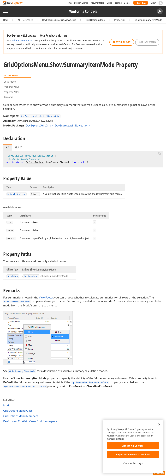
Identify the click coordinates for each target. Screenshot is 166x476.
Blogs (109, 2)
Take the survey (121, 42)
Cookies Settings (133, 463)
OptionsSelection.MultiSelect (90, 382)
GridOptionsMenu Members (20, 416)
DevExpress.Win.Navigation (71, 125)
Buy (70, 2)
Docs (5, 19)
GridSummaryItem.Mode (17, 301)
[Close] (159, 424)
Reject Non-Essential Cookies (133, 454)
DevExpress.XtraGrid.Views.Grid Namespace (30, 421)
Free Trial (141, 2)
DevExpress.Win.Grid (38, 125)
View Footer (46, 297)
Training (118, 2)
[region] (133, 446)
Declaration (10, 81)
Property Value (11, 86)
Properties (119, 19)
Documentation (97, 2)
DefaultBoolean (34, 155)
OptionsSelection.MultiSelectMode (25, 386)
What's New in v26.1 (23, 40)
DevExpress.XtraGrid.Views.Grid (59, 19)
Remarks (8, 97)
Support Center (81, 2)
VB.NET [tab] (18, 147)
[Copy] (159, 153)
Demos (127, 2)
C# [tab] (7, 147)
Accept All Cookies (133, 445)
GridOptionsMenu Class (18, 410)
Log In (153, 2)
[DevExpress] (13, 3)
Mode (6, 405)
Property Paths (11, 91)
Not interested (147, 42)
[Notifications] (161, 3)
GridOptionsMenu (95, 19)
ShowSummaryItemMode (148, 19)
